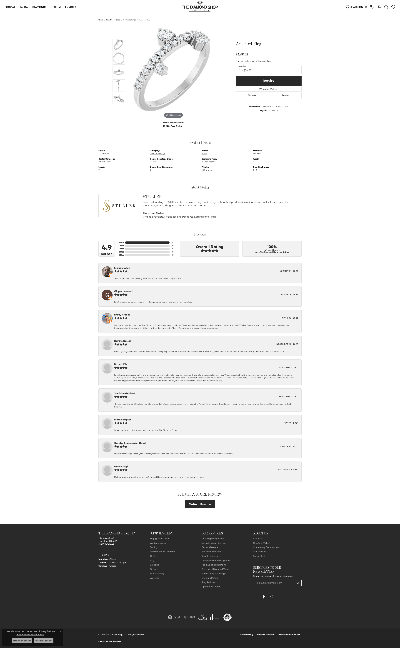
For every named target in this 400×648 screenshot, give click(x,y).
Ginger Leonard (123, 291)
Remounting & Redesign (214, 573)
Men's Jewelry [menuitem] (157, 573)
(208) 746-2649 (172, 126)
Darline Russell (122, 340)
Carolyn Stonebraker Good (130, 443)
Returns (285, 95)
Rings (118, 20)
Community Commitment (266, 547)
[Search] (386, 7)
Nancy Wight (121, 466)
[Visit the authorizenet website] (227, 617)
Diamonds (39, 7)
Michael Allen (122, 267)
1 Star (121, 255)
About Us (257, 538)
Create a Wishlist (261, 543)
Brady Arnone (122, 314)
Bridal (24, 7)
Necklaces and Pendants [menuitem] (162, 551)
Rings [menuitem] (152, 560)
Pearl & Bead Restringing (214, 565)
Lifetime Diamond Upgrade (216, 560)
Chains (147, 216)
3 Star (121, 249)
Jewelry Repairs (210, 556)
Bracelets (157, 216)
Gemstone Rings (129, 20)
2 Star (121, 252)
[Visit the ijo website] (189, 617)
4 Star (121, 245)
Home (100, 20)
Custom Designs (210, 547)
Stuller (204, 153)
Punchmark (115, 641)
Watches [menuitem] (154, 578)
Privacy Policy (246, 634)
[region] (173, 72)
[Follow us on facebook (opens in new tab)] (264, 596)
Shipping (252, 95)
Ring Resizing (208, 582)
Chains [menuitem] (153, 556)
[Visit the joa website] (214, 617)
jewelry (109, 20)
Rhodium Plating (210, 578)
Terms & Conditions (265, 634)
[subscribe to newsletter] (297, 583)
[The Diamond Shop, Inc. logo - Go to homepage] (200, 7)
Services (70, 7)
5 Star (121, 242)
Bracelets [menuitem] (155, 565)
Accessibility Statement (289, 634)
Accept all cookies (43, 640)
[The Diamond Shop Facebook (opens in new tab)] (256, 596)
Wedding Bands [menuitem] (158, 543)
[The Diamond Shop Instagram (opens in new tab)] (279, 596)
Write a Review (200, 504)
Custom (55, 7)
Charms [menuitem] (154, 569)
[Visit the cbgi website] (202, 617)
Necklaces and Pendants (178, 216)
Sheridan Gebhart (124, 393)
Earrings (199, 216)
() (172, 242)
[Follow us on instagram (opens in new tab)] (271, 596)
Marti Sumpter (122, 419)
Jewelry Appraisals (211, 551)
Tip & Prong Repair (211, 586)
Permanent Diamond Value (215, 569)
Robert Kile (120, 364)
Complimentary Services (214, 543)
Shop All (11, 7)
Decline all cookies (22, 640)
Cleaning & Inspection (213, 538)
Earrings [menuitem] (154, 547)
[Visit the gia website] (174, 617)
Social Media (259, 556)
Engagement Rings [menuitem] (159, 538)
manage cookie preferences (30, 634)
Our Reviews (259, 551)
